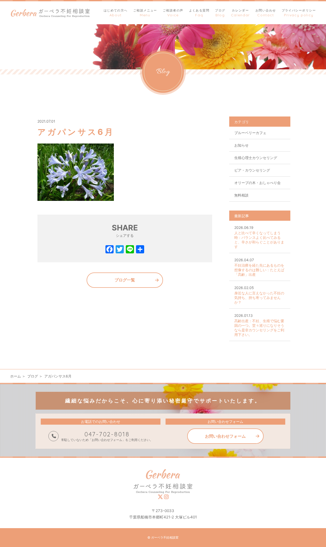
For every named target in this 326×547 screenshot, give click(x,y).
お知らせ (241, 145)
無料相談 (241, 195)
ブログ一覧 (125, 279)
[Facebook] (109, 250)
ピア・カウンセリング (252, 170)
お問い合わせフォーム (225, 436)
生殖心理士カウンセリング (255, 157)
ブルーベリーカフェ (250, 133)
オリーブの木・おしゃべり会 (257, 182)
